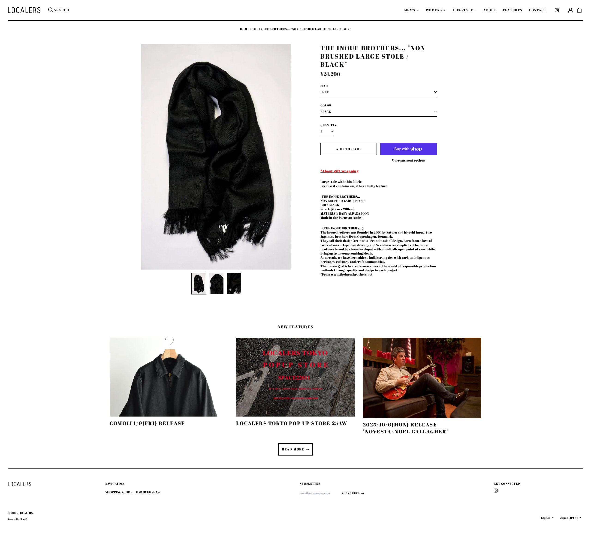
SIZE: (324, 86)
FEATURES (512, 10)
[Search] (50, 10)
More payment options (408, 160)
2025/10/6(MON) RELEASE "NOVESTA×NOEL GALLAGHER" (406, 428)
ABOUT (489, 10)
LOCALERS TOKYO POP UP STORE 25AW (291, 423)
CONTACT (538, 10)
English (546, 518)
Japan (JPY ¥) (569, 518)
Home (244, 29)
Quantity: (328, 125)
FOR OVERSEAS (148, 492)
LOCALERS (25, 513)
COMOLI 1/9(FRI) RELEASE (147, 423)
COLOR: (326, 105)
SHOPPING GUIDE (119, 492)
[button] (579, 10)
